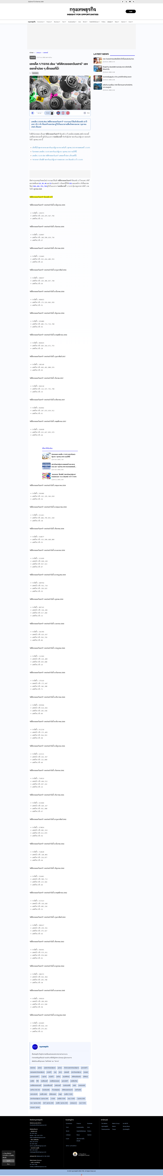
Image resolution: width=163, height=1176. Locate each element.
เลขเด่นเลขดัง (81, 1085)
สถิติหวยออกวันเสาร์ (67, 1090)
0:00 (38, 113)
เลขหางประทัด (33, 1094)
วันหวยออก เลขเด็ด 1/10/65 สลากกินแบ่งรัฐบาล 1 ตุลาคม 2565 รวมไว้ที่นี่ (54, 152)
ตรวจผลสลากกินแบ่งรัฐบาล (37, 1072)
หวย (55, 1072)
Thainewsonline (105, 1129)
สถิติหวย (85, 1076)
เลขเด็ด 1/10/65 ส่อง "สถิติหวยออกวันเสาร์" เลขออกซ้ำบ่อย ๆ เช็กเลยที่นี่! (54, 156)
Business (56, 22)
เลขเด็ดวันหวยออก (54, 1081)
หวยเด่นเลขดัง (45, 1090)
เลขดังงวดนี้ (58, 1085)
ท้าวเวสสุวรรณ (56, 1090)
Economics (40, 22)
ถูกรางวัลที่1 (65, 1081)
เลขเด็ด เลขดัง (43, 1094)
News (116, 22)
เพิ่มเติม (4, 1157)
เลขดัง (74, 1085)
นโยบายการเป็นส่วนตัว (80, 1140)
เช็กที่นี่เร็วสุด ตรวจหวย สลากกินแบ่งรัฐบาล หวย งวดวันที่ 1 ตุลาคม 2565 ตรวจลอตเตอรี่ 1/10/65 (61, 147)
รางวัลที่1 (49, 1072)
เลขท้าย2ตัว (78, 1090)
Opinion (123, 22)
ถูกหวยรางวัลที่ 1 (34, 1076)
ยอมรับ (8, 1161)
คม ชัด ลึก (125, 1123)
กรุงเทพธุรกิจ (104, 1126)
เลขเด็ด (32, 1081)
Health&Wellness (93, 22)
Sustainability (71, 22)
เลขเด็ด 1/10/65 (68, 1094)
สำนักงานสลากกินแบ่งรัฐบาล (71, 1068)
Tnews (114, 1129)
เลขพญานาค (73, 1103)
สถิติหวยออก (52, 1094)
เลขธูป (60, 1094)
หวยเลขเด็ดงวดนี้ (48, 1085)
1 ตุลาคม (44, 1076)
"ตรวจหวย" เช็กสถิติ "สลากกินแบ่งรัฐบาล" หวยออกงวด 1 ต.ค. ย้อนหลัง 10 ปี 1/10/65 (57, 159)
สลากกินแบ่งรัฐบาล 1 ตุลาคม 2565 (39, 1098)
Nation (114, 1126)
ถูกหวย (60, 1068)
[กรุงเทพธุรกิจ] (31, 22)
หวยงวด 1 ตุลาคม (35, 1107)
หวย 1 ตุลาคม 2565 (35, 1103)
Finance (49, 22)
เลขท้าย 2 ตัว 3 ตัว (35, 1090)
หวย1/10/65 (82, 1103)
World (84, 22)
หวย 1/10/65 (71, 1098)
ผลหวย (40, 1068)
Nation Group (115, 1123)
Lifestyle (109, 22)
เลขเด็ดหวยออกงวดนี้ (35, 1085)
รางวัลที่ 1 (51, 1076)
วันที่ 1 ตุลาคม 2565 (48, 1103)
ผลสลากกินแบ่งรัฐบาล (49, 1068)
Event (130, 22)
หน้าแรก (32, 53)
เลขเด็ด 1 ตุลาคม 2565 (62, 1103)
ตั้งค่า (8, 1164)
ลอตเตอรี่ (45, 53)
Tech (63, 22)
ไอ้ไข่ (38, 1081)
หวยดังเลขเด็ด (66, 1085)
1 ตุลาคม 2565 (81, 1098)
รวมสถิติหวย (66, 1076)
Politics (103, 22)
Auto (79, 22)
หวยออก (86, 1072)
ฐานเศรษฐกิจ (126, 1129)
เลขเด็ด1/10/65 (61, 1098)
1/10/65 (53, 1098)
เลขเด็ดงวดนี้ (44, 1081)
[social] (122, 2)
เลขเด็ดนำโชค (74, 1081)
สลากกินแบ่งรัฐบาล (76, 1072)
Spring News (126, 1126)
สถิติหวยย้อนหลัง (76, 1076)
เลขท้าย (58, 1076)
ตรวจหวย (32, 1068)
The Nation (104, 1123)
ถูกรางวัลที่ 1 (84, 1068)
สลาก (60, 1072)
